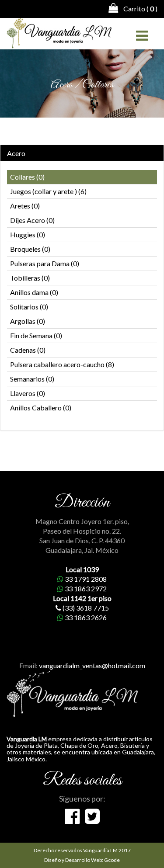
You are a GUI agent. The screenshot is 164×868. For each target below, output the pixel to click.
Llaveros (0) (27, 393)
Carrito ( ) (137, 8)
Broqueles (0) (30, 249)
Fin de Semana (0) (36, 335)
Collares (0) (27, 177)
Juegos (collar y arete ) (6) (48, 191)
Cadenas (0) (27, 350)
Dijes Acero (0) (32, 220)
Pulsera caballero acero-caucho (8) (62, 364)
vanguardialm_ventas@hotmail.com (92, 665)
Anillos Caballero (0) (40, 407)
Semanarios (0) (32, 379)
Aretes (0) (25, 205)
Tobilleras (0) (30, 278)
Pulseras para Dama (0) (44, 263)
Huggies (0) (27, 234)
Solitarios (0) (29, 306)
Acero (16, 153)
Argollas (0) (27, 321)
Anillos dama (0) (34, 292)
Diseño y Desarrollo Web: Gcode (82, 860)
